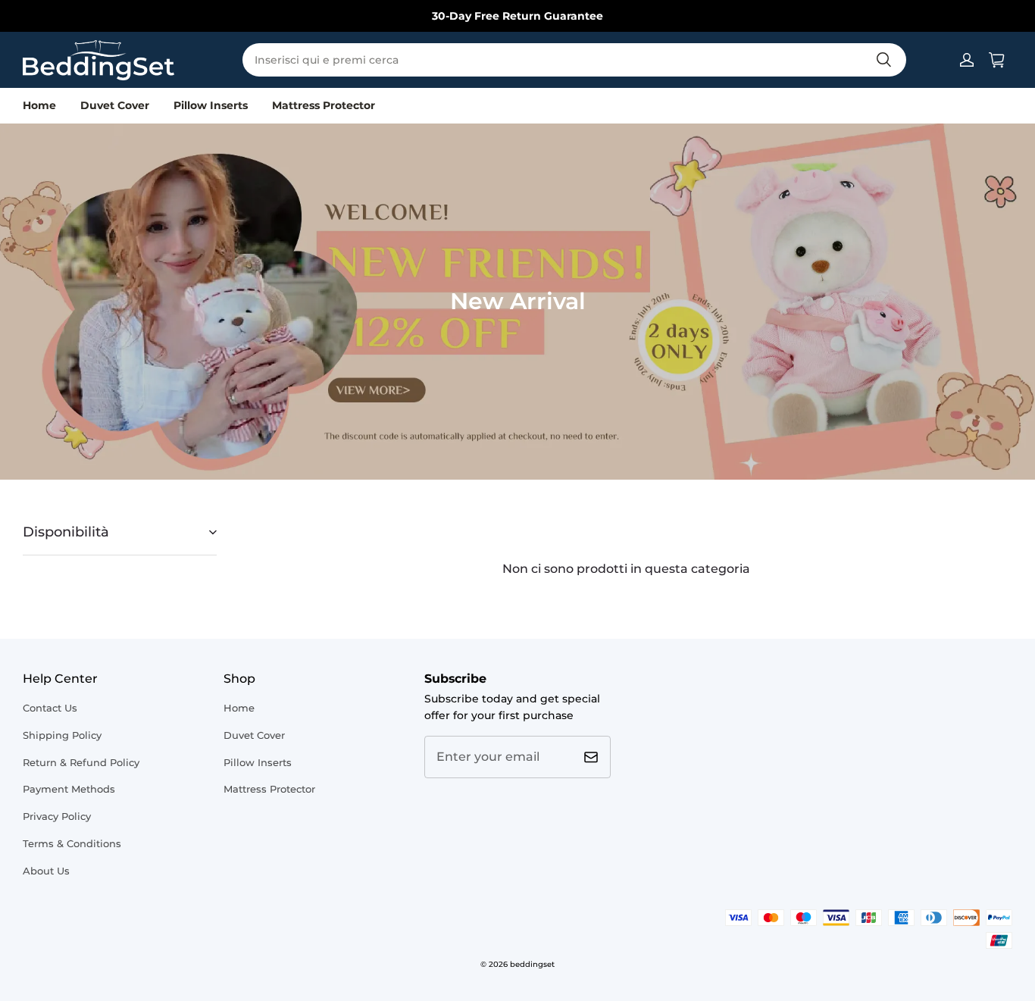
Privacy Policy (57, 816)
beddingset (532, 964)
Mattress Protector (323, 105)
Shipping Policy (62, 735)
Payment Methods (69, 789)
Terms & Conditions (72, 843)
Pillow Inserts (211, 105)
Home (39, 105)
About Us (46, 871)
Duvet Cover (114, 105)
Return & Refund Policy (81, 762)
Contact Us (50, 708)
